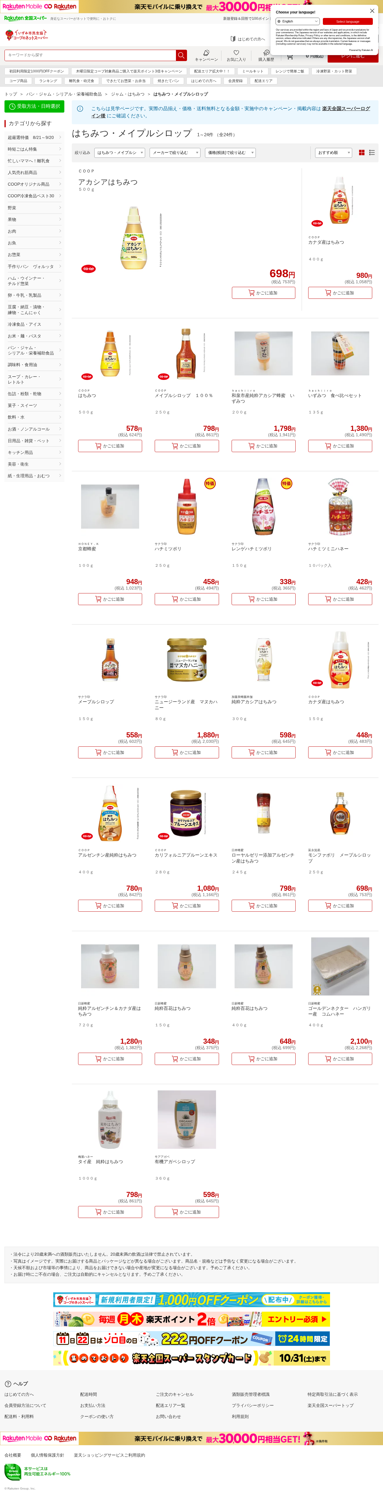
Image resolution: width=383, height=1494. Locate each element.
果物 (12, 219)
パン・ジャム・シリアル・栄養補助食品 (64, 94)
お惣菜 (14, 254)
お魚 (12, 242)
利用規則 (240, 1416)
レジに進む (353, 55)
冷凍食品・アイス (24, 324)
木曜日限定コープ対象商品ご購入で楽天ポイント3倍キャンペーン (129, 71)
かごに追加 (266, 292)
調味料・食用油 (22, 364)
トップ (10, 94)
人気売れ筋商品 (22, 172)
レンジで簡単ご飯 (290, 71)
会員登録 (235, 81)
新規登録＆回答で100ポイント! (248, 18)
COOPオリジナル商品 (28, 184)
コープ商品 (18, 81)
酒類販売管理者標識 (251, 1394)
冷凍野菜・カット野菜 (334, 71)
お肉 (12, 231)
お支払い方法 (92, 1405)
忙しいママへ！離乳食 (29, 160)
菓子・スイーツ (22, 405)
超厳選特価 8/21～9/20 (31, 137)
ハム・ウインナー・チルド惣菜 (26, 281)
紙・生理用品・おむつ (29, 475)
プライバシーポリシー (253, 1405)
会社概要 (12, 1455)
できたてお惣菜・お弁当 (126, 81)
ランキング (48, 81)
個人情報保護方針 (47, 1455)
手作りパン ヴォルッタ (31, 266)
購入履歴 (266, 59)
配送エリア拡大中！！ (212, 71)
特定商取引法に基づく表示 (333, 1394)
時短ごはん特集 (22, 149)
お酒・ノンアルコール (29, 429)
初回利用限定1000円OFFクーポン (36, 71)
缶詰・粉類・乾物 (24, 393)
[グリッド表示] (361, 152)
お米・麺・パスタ (24, 336)
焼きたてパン (168, 81)
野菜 (12, 207)
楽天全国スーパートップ (331, 1405)
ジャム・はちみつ (128, 94)
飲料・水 (16, 417)
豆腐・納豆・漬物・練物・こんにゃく (26, 309)
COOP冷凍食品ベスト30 (31, 195)
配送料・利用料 (19, 1416)
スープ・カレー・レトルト (24, 379)
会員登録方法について (25, 1405)
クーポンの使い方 (97, 1416)
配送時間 (88, 1394)
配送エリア (264, 81)
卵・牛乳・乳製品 (24, 295)
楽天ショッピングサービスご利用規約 (109, 1455)
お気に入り (236, 59)
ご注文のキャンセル (175, 1394)
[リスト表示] (372, 152)
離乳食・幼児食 (81, 81)
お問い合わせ (168, 1416)
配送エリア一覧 (170, 1405)
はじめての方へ (251, 39)
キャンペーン (206, 59)
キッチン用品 (20, 452)
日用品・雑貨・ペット (29, 440)
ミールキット (253, 71)
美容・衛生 (18, 464)
